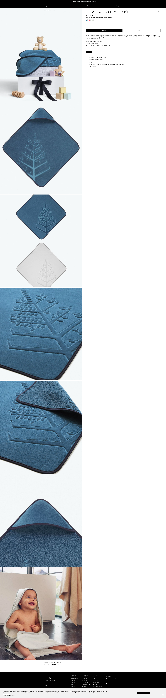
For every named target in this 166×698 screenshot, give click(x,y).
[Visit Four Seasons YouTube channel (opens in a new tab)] (46, 685)
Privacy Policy (96, 684)
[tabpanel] (123, 61)
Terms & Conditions (97, 680)
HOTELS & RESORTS (75, 678)
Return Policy (96, 682)
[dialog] (83, 693)
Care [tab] (104, 52)
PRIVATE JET (73, 686)
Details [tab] (89, 51)
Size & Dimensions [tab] (96, 52)
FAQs (94, 678)
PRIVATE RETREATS (74, 680)
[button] (159, 11)
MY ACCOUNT (84, 678)
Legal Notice (12, 695)
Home (45, 10)
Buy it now (142, 30)
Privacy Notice (6, 695)
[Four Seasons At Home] (87, 6)
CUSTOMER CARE (85, 680)
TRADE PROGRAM (85, 682)
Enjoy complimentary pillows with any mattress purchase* (83, 1)
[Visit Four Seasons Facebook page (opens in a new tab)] (53, 685)
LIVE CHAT (84, 686)
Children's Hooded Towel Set (104, 46)
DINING (72, 684)
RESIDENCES (73, 682)
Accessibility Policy (97, 686)
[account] (117, 6)
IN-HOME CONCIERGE (86, 684)
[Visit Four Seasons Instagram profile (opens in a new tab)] (49, 685)
